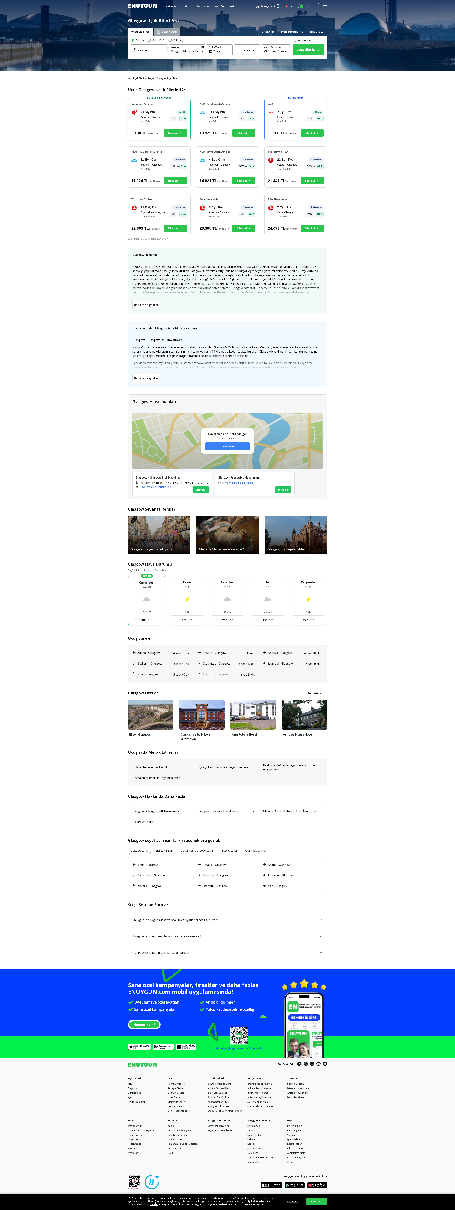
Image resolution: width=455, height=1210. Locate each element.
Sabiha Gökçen (295, 1083)
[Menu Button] (309, 6)
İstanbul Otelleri (176, 1083)
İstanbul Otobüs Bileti (219, 1083)
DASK (171, 1152)
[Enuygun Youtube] (325, 1064)
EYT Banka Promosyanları (142, 1130)
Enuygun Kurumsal (219, 1120)
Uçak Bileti (138, 78)
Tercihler (292, 1201)
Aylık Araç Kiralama (257, 1101)
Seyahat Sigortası (177, 1134)
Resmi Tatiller (294, 1143)
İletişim (251, 1130)
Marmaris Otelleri (177, 1101)
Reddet (154, 1204)
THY (130, 1083)
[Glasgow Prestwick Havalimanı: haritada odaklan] (254, 484)
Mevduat (133, 1152)
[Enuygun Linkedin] (318, 1064)
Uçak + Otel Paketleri (179, 1110)
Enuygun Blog (294, 1125)
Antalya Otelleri (176, 1088)
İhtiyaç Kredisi (135, 1125)
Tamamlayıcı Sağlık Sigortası (183, 1143)
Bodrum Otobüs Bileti (219, 1097)
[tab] (140, 32)
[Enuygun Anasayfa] (142, 6)
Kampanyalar (294, 1130)
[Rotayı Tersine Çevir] (168, 50)
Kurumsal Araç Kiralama (260, 1106)
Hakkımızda (253, 1125)
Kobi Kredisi (134, 1143)
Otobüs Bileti (216, 1078)
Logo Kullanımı (255, 1148)
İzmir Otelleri (174, 1097)
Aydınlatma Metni (296, 1152)
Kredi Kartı (133, 1148)
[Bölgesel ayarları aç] (289, 6)
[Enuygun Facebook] (299, 1064)
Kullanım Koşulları (296, 1157)
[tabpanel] (227, 47)
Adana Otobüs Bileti (218, 1101)
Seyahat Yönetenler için (220, 1130)
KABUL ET (316, 1201)
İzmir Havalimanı (296, 1097)
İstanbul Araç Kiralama (259, 1083)
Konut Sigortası (176, 1148)
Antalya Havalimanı (297, 1092)
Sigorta (172, 1120)
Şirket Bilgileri (254, 1134)
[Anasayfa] (129, 78)
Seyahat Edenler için (219, 1125)
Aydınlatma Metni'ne (259, 1201)
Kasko (171, 1125)
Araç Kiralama (255, 1078)
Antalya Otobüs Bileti (219, 1106)
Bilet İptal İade (295, 1148)
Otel (170, 1078)
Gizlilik (290, 1161)
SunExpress (134, 1092)
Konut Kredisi (135, 1134)
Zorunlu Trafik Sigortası (180, 1130)
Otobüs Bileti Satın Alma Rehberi (225, 1110)
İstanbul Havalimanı (298, 1088)
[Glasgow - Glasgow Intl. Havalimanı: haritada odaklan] (172, 484)
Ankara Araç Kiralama (259, 1088)
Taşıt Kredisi (134, 1139)
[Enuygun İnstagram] (306, 1064)
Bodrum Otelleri (176, 1092)
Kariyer (251, 1143)
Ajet (130, 1097)
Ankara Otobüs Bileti (219, 1088)
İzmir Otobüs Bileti (217, 1092)
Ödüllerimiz (253, 1152)
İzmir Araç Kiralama (257, 1092)
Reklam (251, 1139)
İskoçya (150, 78)
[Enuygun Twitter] (312, 1064)
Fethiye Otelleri (176, 1106)
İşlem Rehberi (294, 1139)
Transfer (292, 1078)
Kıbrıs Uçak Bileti (137, 1101)
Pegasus (132, 1088)
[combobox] (151, 52)
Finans (132, 1120)
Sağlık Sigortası (176, 1139)
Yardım (291, 1134)
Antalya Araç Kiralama (259, 1097)
